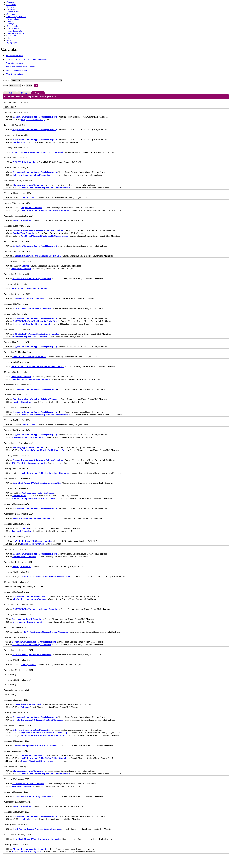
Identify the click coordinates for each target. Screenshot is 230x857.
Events (38, 93)
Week (10, 93)
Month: (6, 86)
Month (24, 93)
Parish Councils (13, 28)
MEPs (9, 40)
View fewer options (14, 74)
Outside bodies (12, 26)
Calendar (10, 2)
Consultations (12, 7)
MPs (8, 38)
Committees (11, 4)
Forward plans (12, 19)
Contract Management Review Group (37, 761)
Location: (7, 81)
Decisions (10, 9)
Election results (12, 12)
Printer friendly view (14, 55)
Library (9, 21)
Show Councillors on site (16, 70)
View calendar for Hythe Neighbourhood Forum (26, 59)
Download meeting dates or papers (20, 67)
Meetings (10, 24)
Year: (23, 86)
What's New (11, 43)
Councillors (11, 36)
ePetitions (10, 14)
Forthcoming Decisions (16, 16)
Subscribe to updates (15, 33)
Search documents (14, 31)
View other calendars (15, 63)
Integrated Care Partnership (33, 119)
